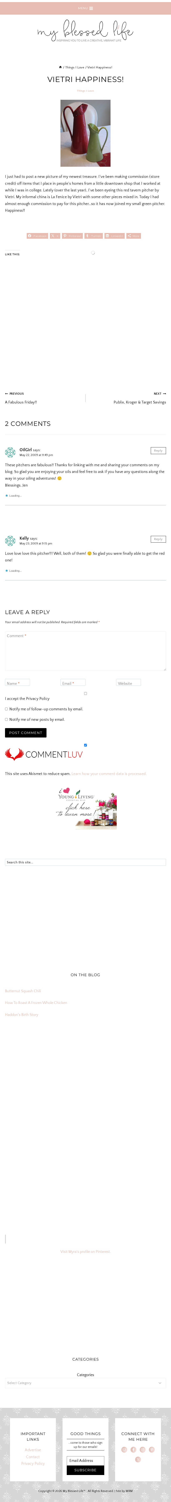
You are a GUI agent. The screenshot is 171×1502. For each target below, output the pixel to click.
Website (125, 684)
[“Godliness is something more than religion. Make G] (139, 1090)
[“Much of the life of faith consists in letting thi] (85, 1121)
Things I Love (85, 90)
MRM (129, 1491)
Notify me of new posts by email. (37, 720)
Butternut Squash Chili (23, 991)
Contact (33, 1457)
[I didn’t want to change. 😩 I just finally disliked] (31, 1090)
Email (68, 684)
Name (13, 684)
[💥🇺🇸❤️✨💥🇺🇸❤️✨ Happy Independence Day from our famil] (139, 1121)
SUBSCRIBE (85, 1470)
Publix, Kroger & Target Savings (140, 398)
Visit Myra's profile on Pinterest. (85, 1252)
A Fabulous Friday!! (21, 398)
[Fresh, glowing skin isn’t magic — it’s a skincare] (85, 1059)
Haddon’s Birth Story (21, 1015)
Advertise (33, 1450)
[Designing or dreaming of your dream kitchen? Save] (31, 1059)
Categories (85, 1375)
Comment (16, 636)
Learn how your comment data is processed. (109, 774)
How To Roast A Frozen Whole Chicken (36, 1003)
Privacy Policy (38, 699)
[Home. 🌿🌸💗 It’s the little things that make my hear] (31, 1121)
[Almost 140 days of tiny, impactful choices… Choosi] (85, 1090)
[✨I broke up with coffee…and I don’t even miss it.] (139, 1059)
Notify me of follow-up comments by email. (46, 709)
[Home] (60, 67)
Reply (158, 450)
